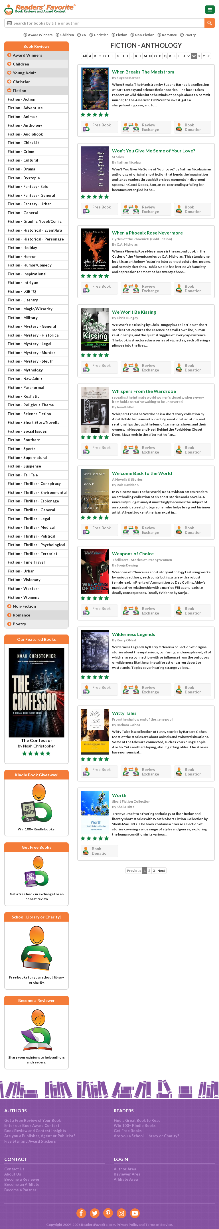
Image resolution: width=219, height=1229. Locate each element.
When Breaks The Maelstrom (143, 71)
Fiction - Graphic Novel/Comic (35, 221)
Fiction (121, 35)
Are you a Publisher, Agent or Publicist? (39, 1135)
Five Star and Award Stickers (30, 1141)
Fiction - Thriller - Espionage (33, 501)
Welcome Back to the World (142, 473)
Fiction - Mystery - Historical (34, 335)
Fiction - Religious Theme (31, 405)
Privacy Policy (127, 1224)
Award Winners (40, 35)
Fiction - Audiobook (25, 134)
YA (84, 35)
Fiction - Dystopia (24, 178)
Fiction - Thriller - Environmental (37, 492)
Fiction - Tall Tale (23, 475)
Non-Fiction (144, 35)
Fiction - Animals (23, 116)
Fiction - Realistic (23, 396)
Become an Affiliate (21, 1184)
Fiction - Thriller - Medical (31, 527)
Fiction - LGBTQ (22, 291)
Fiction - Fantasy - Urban (30, 204)
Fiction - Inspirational (27, 274)
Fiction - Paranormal (26, 387)
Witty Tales (124, 713)
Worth (119, 795)
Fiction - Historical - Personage (36, 239)
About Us (12, 1174)
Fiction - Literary (23, 300)
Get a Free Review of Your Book (32, 1120)
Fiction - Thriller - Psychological (36, 544)
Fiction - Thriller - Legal (29, 518)
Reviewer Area (127, 1174)
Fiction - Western (24, 588)
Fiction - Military (23, 317)
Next (161, 870)
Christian (101, 35)
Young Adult (24, 72)
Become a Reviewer (22, 1179)
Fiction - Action (21, 99)
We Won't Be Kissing (134, 312)
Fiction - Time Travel (26, 562)
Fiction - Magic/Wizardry (30, 309)
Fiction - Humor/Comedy (30, 265)
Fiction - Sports (22, 448)
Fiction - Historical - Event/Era (35, 230)
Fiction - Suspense (24, 466)
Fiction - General (23, 212)
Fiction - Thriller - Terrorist (32, 553)
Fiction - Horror (22, 256)
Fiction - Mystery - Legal (29, 343)
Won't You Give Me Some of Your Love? (153, 150)
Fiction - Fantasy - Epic (28, 186)
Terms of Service (158, 1224)
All (84, 56)
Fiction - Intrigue (23, 282)
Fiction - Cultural (23, 160)
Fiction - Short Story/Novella (33, 422)
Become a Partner (20, 1190)
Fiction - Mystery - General (32, 326)
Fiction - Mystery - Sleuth (31, 361)
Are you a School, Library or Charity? (146, 1135)
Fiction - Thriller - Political (31, 536)
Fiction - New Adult (25, 379)
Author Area (125, 1169)
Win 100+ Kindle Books (135, 1125)
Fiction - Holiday (22, 247)
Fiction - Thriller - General (31, 510)
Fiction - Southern (24, 439)
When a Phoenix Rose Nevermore (147, 232)
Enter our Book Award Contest (31, 1125)
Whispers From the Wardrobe (144, 391)
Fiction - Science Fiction (29, 413)
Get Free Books (128, 1130)
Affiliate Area (126, 1179)
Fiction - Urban (21, 571)
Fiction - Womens (23, 597)
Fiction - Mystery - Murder (31, 352)
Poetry (190, 35)
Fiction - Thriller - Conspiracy (34, 483)
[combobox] (109, 23)
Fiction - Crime (21, 151)
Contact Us (14, 1169)
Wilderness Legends (133, 634)
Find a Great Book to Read (137, 1120)
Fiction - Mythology (25, 370)
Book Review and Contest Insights (35, 1130)
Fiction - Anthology (25, 125)
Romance (169, 35)
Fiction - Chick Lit (23, 142)
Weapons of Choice (133, 553)
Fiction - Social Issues (27, 431)
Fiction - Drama (21, 169)
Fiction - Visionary (24, 579)
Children (67, 35)
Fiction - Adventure (25, 108)
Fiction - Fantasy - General (31, 195)
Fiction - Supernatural (27, 457)
